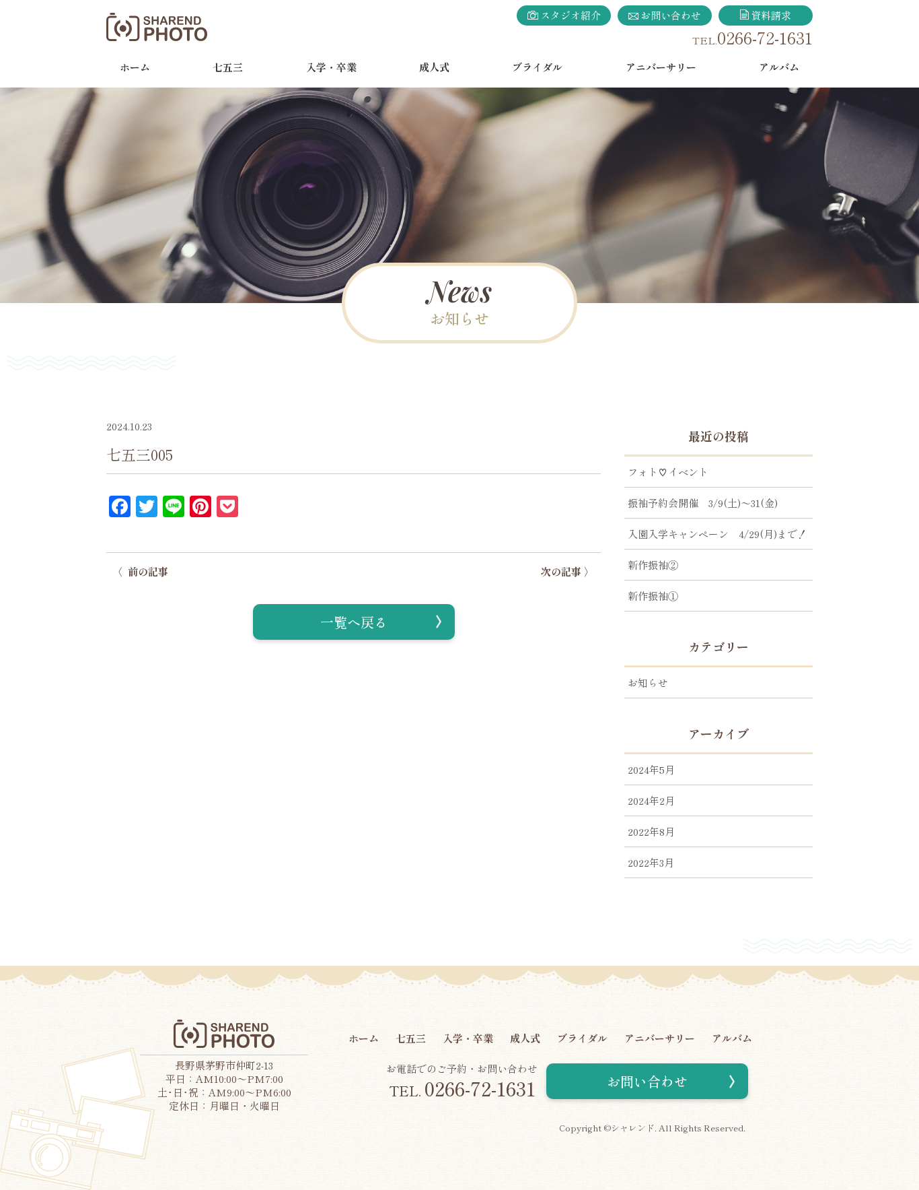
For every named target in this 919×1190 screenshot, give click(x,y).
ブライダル (537, 67)
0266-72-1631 (765, 37)
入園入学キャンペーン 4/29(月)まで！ (717, 534)
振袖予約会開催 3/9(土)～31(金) (703, 503)
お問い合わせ (670, 15)
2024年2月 (651, 800)
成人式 (434, 67)
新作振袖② (653, 565)
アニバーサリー (661, 67)
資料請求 (771, 15)
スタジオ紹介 (570, 15)
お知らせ (648, 682)
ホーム (135, 67)
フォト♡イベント (668, 472)
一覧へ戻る (354, 622)
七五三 (228, 67)
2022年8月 (651, 831)
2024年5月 (651, 769)
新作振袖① (653, 596)
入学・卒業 (331, 67)
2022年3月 (651, 862)
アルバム (779, 67)
